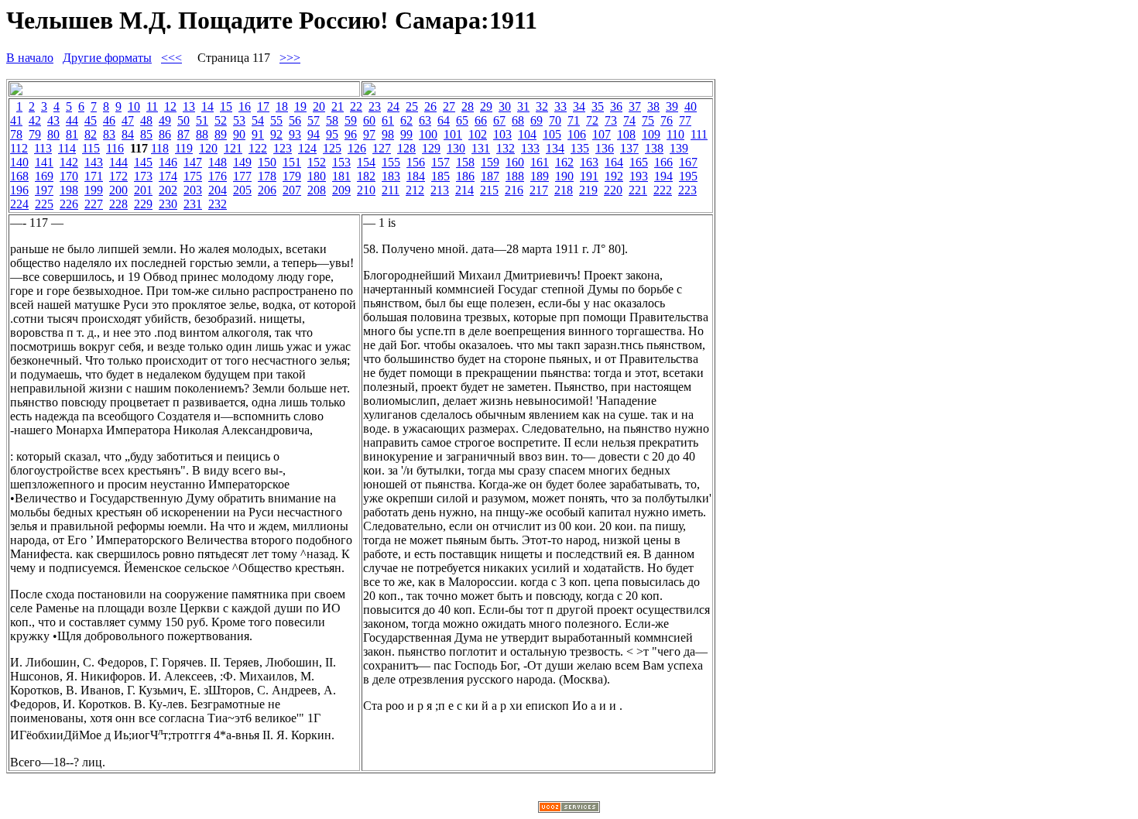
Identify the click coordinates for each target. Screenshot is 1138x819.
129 (431, 148)
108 (626, 134)
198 (69, 190)
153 (341, 162)
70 (555, 120)
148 (217, 162)
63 (425, 120)
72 (592, 120)
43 (53, 120)
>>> (289, 57)
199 (93, 190)
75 (648, 120)
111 (699, 134)
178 (267, 176)
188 (515, 176)
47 (128, 120)
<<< (171, 57)
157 (440, 162)
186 (465, 176)
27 (449, 106)
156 (415, 162)
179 (292, 176)
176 (217, 176)
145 (143, 162)
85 (146, 134)
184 (415, 176)
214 (464, 190)
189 (539, 176)
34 (579, 106)
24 (393, 106)
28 (467, 106)
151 (292, 162)
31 (523, 106)
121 (233, 148)
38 (653, 106)
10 (134, 106)
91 (258, 134)
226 (69, 204)
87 (183, 134)
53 (239, 120)
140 (19, 162)
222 (662, 190)
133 (530, 148)
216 (514, 190)
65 (462, 120)
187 (490, 176)
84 (128, 134)
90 (239, 134)
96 (350, 134)
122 (258, 148)
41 (16, 120)
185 (440, 176)
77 (685, 120)
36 (616, 106)
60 (369, 120)
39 (672, 106)
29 (486, 106)
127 (381, 148)
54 (258, 120)
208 (316, 190)
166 (663, 162)
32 (542, 106)
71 (573, 120)
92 (276, 134)
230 (168, 204)
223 (687, 190)
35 (597, 106)
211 (390, 190)
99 (406, 134)
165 (638, 162)
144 (118, 162)
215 (489, 190)
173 (143, 176)
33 (560, 106)
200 (118, 190)
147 (192, 162)
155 (391, 162)
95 (332, 134)
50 (183, 120)
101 (453, 134)
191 (589, 176)
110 (675, 134)
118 (160, 148)
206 (267, 190)
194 (663, 176)
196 (19, 190)
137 (629, 148)
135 (580, 148)
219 (588, 190)
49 (165, 120)
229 (143, 204)
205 (242, 190)
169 (44, 176)
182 (366, 176)
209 (341, 190)
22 (356, 106)
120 (208, 148)
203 (192, 190)
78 (16, 134)
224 (19, 204)
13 (189, 106)
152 (316, 162)
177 (242, 176)
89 (220, 134)
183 (391, 176)
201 (143, 190)
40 (690, 106)
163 (589, 162)
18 (282, 106)
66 (481, 120)
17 (263, 106)
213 (439, 190)
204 (217, 190)
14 (207, 106)
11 (152, 106)
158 (465, 162)
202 (168, 190)
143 (93, 162)
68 (518, 120)
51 (202, 120)
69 (536, 120)
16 (244, 106)
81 (72, 134)
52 (220, 120)
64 (443, 120)
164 (614, 162)
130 (456, 148)
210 (366, 190)
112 (19, 148)
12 (170, 106)
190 (564, 176)
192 (614, 176)
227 (93, 204)
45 (90, 120)
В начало (29, 57)
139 (679, 148)
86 (165, 134)
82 (90, 134)
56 (295, 120)
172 (118, 176)
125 (332, 148)
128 (406, 148)
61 (388, 120)
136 (604, 148)
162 (564, 162)
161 (539, 162)
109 (651, 134)
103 (502, 134)
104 (527, 134)
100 (428, 134)
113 (43, 148)
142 (69, 162)
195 (688, 176)
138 (654, 148)
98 (388, 134)
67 (499, 120)
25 (412, 106)
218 (563, 190)
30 (505, 106)
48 (146, 120)
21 (337, 106)
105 (552, 134)
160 (515, 162)
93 (295, 134)
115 (91, 148)
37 (635, 106)
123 (282, 148)
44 (72, 120)
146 (168, 162)
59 (350, 120)
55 (276, 120)
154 (366, 162)
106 (576, 134)
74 (629, 120)
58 (332, 120)
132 (505, 148)
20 (319, 106)
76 (666, 120)
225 (44, 204)
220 (613, 190)
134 (555, 148)
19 (300, 106)
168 (19, 176)
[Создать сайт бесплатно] (569, 808)
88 (202, 134)
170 (69, 176)
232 (217, 204)
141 (44, 162)
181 (341, 176)
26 (430, 106)
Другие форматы (107, 57)
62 (406, 120)
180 (316, 176)
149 (242, 162)
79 (35, 134)
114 (67, 148)
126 (357, 148)
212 (415, 190)
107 (601, 134)
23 (374, 106)
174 (168, 176)
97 (369, 134)
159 (490, 162)
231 (192, 204)
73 (611, 120)
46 (109, 120)
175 (192, 176)
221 (638, 190)
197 (44, 190)
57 (313, 120)
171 (93, 176)
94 (313, 134)
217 (539, 190)
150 (267, 162)
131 (480, 148)
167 (688, 162)
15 (226, 106)
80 (53, 134)
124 (307, 148)
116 (115, 148)
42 (35, 120)
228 (118, 204)
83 (109, 134)
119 (184, 148)
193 (638, 176)
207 (292, 190)
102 (477, 134)
